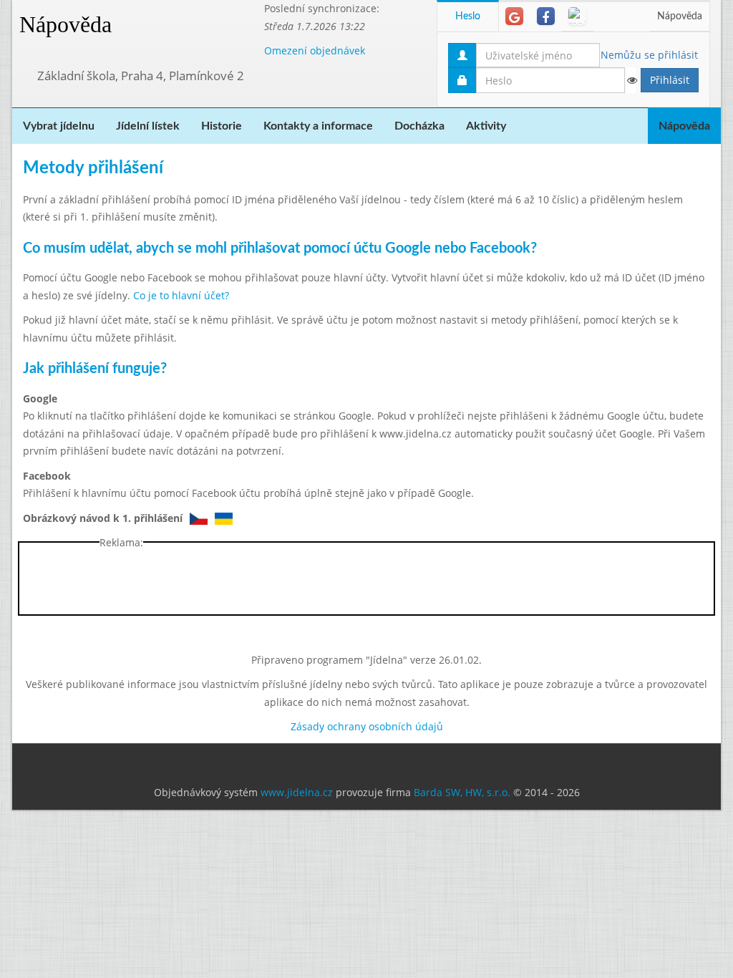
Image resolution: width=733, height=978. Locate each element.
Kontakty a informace (318, 126)
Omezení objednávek (314, 50)
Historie (221, 126)
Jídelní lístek (148, 126)
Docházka (419, 126)
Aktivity (486, 126)
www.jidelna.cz (297, 792)
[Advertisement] (366, 582)
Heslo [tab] (467, 16)
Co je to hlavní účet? (181, 295)
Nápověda (65, 24)
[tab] (514, 16)
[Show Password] (631, 80)
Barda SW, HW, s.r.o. (462, 792)
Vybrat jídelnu (58, 126)
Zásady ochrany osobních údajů (367, 726)
